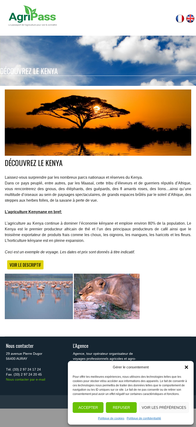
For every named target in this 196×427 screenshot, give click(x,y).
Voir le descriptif (25, 265)
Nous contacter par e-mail (25, 379)
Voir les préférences (164, 407)
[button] (186, 367)
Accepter (88, 407)
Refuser (121, 407)
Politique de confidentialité (144, 418)
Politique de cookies (111, 418)
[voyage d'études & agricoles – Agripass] (32, 16)
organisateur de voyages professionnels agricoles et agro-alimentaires (104, 359)
